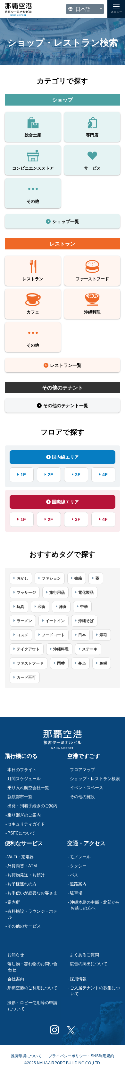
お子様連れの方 (22, 884)
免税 (103, 663)
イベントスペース (86, 787)
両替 (61, 663)
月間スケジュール (24, 778)
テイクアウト (28, 649)
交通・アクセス (86, 843)
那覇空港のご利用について (32, 987)
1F (23, 474)
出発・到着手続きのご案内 (32, 805)
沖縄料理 (61, 649)
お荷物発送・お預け (26, 874)
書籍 (78, 578)
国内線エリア (65, 457)
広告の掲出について (88, 963)
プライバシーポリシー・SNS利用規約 (81, 1056)
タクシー (78, 865)
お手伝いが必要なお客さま (32, 893)
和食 (42, 606)
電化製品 (86, 592)
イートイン (55, 621)
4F (105, 474)
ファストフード (30, 663)
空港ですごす (83, 756)
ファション (51, 578)
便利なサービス (24, 843)
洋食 (63, 606)
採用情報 (78, 978)
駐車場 (76, 893)
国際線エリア (65, 501)
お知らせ (15, 954)
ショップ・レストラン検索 (95, 778)
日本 (82, 635)
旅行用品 (57, 592)
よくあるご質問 (84, 954)
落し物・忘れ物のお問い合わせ (32, 966)
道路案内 (78, 884)
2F (50, 474)
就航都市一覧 (19, 796)
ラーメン (24, 621)
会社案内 (15, 978)
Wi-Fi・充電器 (20, 856)
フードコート (53, 635)
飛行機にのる (21, 756)
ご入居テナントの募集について (95, 990)
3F (77, 474)
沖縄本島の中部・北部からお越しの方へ (95, 905)
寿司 (103, 635)
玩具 (20, 606)
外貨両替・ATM (22, 865)
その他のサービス (24, 926)
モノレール (80, 856)
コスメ (22, 635)
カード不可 (26, 677)
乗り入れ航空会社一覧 (28, 787)
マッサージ (26, 592)
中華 (84, 606)
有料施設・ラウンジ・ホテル (32, 914)
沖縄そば (86, 621)
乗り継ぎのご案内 (24, 815)
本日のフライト (22, 769)
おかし (22, 578)
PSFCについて (21, 833)
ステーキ (89, 649)
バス (74, 874)
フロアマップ (82, 769)
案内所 (13, 902)
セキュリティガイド (26, 824)
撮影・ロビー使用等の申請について (32, 1005)
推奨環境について (26, 1056)
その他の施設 (82, 796)
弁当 (82, 663)
